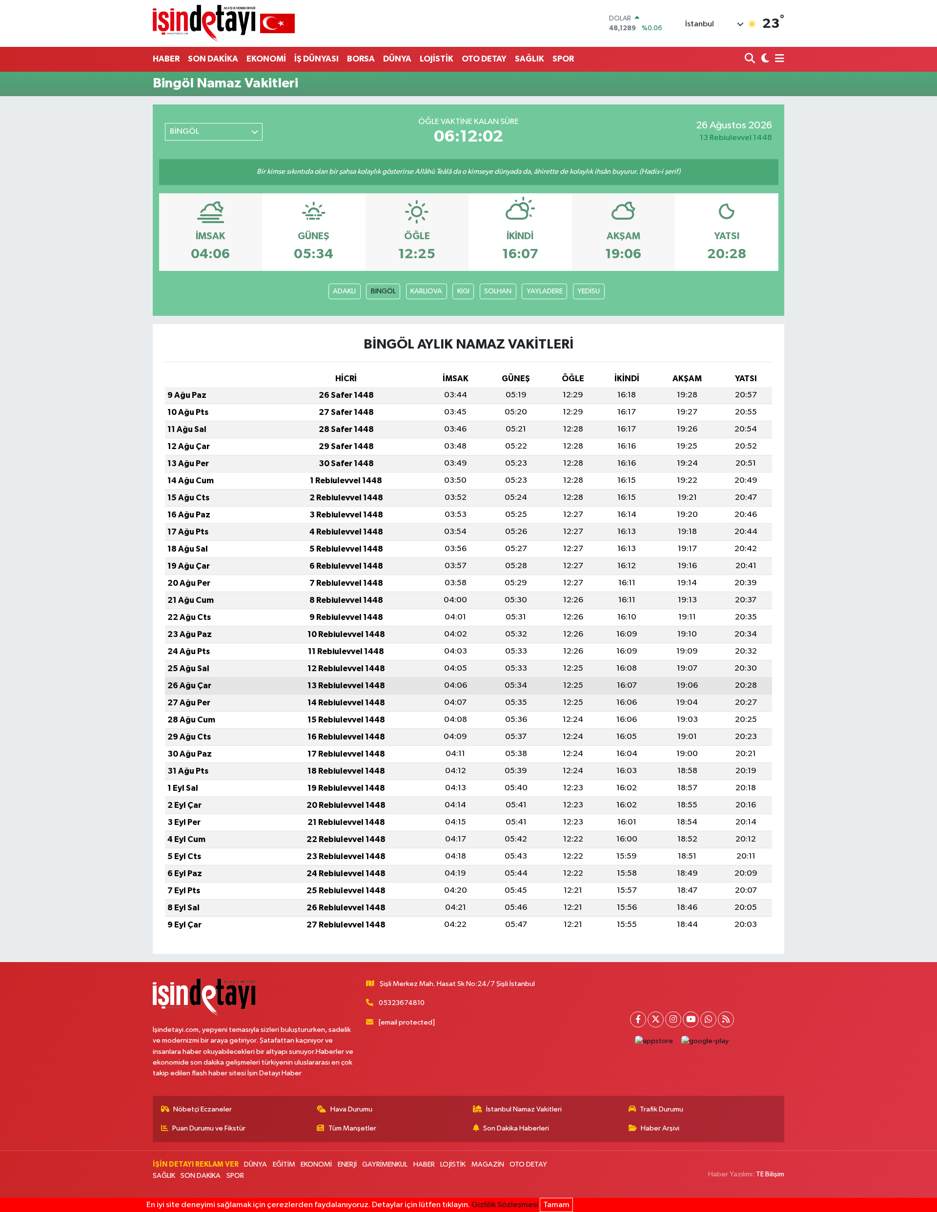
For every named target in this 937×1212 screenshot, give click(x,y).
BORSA (361, 59)
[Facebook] (638, 1019)
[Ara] (751, 59)
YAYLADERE (545, 291)
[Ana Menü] (778, 59)
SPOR (563, 59)
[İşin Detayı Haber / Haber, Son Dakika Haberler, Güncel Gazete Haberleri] (224, 23)
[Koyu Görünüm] (764, 59)
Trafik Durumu (661, 1109)
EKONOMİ (266, 59)
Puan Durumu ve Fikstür (208, 1128)
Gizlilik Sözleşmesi (504, 1205)
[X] (656, 1019)
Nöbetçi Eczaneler (202, 1109)
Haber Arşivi (660, 1128)
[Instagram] (673, 1019)
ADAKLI (344, 291)
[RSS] (726, 1019)
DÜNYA (397, 59)
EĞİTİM (284, 1164)
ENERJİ (347, 1164)
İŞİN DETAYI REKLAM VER (196, 1164)
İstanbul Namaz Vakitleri (524, 1109)
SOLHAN (497, 291)
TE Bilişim (770, 1174)
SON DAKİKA (213, 59)
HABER (166, 59)
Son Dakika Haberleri (516, 1128)
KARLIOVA (426, 291)
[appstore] (654, 1041)
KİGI (463, 291)
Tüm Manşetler (352, 1128)
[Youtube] (691, 1019)
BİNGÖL (383, 291)
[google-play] (705, 1041)
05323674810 (402, 1003)
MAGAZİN (487, 1164)
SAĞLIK (529, 59)
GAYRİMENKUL (384, 1164)
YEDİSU (588, 291)
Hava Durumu (351, 1109)
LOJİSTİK (436, 59)
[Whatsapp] (708, 1019)
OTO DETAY (484, 59)
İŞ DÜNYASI (316, 59)
